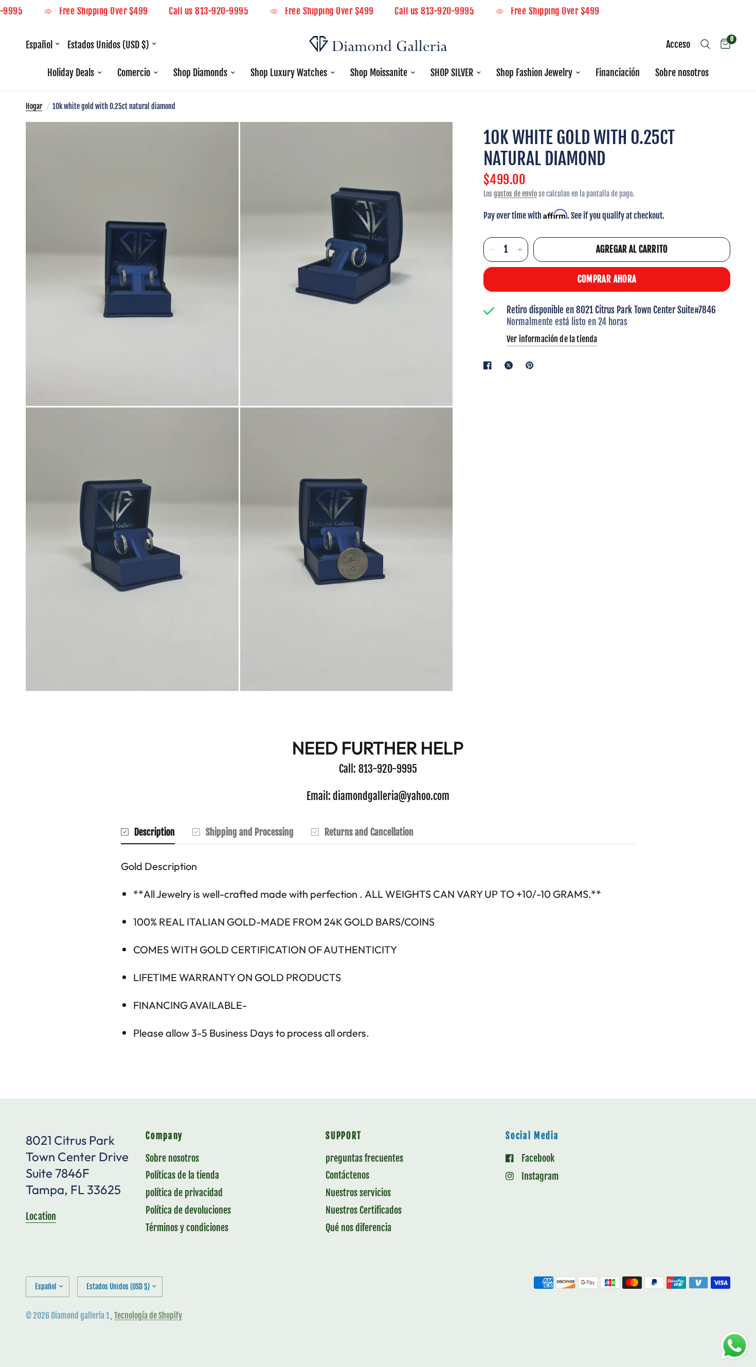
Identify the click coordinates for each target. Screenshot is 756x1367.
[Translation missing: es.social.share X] (511, 365)
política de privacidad (184, 1192)
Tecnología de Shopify (148, 1315)
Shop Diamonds (200, 72)
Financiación (618, 72)
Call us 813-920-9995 (229, 11)
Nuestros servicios (358, 1192)
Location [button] (41, 1216)
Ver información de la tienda (552, 339)
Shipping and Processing (250, 832)
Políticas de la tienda (182, 1175)
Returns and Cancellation (369, 832)
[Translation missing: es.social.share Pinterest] (532, 365)
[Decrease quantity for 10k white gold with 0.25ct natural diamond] (491, 249)
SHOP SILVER (451, 72)
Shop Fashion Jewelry (534, 72)
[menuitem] (75, 72)
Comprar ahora (607, 279)
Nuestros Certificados (364, 1210)
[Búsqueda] (705, 44)
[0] (722, 44)
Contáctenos (347, 1175)
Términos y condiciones (187, 1227)
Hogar (34, 106)
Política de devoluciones (188, 1210)
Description (154, 832)
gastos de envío (515, 194)
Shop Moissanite (378, 72)
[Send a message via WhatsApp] (734, 1345)
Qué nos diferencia (358, 1227)
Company (164, 1136)
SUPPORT (344, 1136)
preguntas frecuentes (364, 1158)
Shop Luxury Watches (288, 72)
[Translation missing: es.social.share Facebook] (489, 365)
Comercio (133, 72)
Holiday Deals (70, 72)
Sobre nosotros (682, 72)
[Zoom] (217, 143)
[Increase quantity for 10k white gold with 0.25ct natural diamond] (520, 249)
